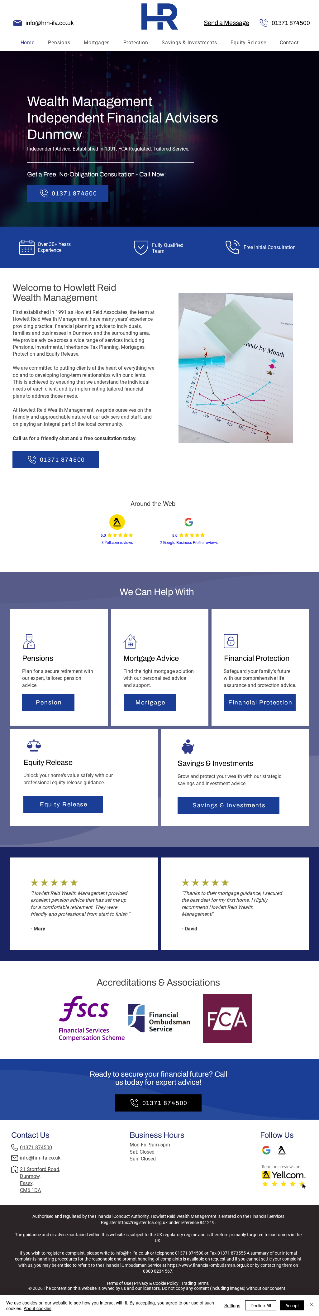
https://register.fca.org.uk (143, 1222)
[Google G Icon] (266, 1150)
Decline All (260, 1305)
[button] (226, 22)
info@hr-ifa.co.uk (132, 1253)
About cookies (37, 1308)
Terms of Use (126, 1201)
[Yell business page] (282, 1150)
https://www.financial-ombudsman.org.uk (208, 1265)
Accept (292, 1305)
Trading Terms (202, 1201)
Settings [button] (232, 1305)
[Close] (311, 1305)
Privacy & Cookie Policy (163, 1201)
